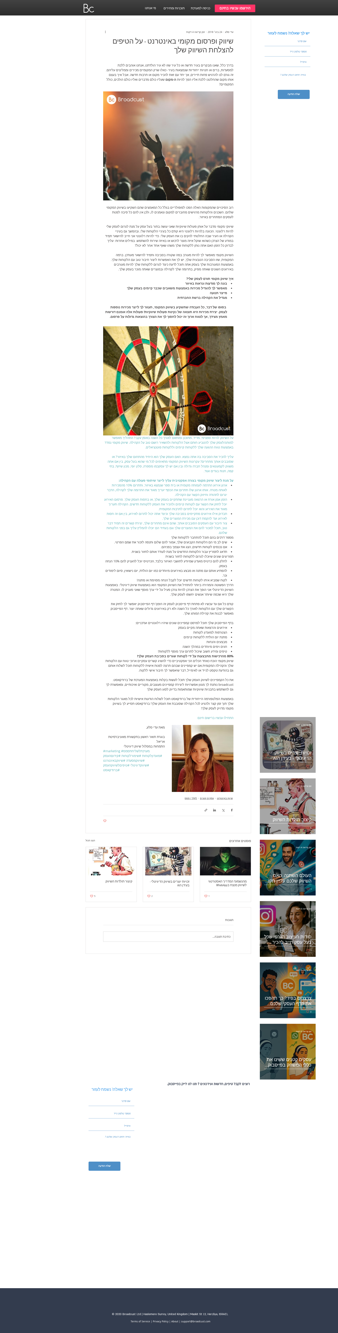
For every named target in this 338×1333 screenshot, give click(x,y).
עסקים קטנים (207, 798)
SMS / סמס (191, 798)
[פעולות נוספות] (105, 32)
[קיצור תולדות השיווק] (111, 861)
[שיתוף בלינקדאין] (214, 810)
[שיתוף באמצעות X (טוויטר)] (223, 810)
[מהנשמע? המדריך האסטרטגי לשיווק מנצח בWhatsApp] (225, 861)
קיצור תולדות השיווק (118, 881)
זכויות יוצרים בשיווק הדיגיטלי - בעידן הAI (169, 883)
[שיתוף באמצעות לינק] (206, 810)
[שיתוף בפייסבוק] (231, 810)
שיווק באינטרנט (225, 798)
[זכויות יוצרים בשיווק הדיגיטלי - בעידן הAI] (168, 861)
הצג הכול (90, 840)
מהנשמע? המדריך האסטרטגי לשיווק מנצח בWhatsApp (227, 883)
